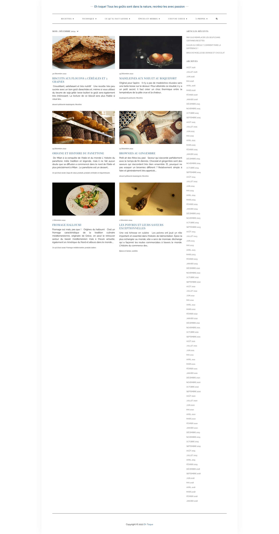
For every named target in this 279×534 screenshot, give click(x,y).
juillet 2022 (191, 291)
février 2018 (191, 496)
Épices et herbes (148, 19)
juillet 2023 (191, 236)
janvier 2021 (191, 373)
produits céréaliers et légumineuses (97, 173)
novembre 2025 (193, 109)
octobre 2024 (192, 168)
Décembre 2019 (193, 432)
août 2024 (190, 177)
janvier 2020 (192, 428)
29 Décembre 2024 (126, 74)
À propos (201, 19)
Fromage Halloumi (66, 225)
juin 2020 (190, 405)
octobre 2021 (192, 332)
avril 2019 (190, 460)
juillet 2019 (191, 455)
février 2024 (192, 204)
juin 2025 (190, 131)
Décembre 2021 (193, 323)
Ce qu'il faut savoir (59, 173)
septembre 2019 (193, 446)
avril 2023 (190, 250)
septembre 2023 (193, 227)
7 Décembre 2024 (58, 220)
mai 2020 (190, 410)
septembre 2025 (193, 118)
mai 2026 (190, 81)
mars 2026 (191, 90)
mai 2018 (190, 483)
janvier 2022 (192, 318)
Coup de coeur (177, 19)
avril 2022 (190, 305)
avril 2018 (190, 487)
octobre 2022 (192, 277)
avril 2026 (190, 86)
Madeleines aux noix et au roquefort (148, 78)
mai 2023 (190, 245)
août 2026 (190, 68)
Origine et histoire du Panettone (78, 153)
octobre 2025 (192, 113)
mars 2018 (190, 492)
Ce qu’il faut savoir (117, 19)
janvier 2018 (192, 501)
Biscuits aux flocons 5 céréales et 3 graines (79, 80)
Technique (88, 19)
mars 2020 (191, 419)
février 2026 (192, 95)
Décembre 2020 (193, 378)
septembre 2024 (193, 172)
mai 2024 (190, 191)
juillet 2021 (191, 346)
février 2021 (191, 369)
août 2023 (190, 232)
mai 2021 (190, 355)
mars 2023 (190, 255)
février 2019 (191, 464)
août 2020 (190, 396)
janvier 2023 (192, 264)
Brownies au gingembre (137, 153)
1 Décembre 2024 (125, 220)
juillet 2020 (191, 401)
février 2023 (191, 259)
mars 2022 (190, 309)
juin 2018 (190, 478)
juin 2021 (190, 350)
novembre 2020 (193, 382)
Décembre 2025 (193, 104)
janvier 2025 (192, 154)
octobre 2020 (192, 387)
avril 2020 (190, 414)
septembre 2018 (193, 474)
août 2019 (190, 451)
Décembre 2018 (193, 469)
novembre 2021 (193, 328)
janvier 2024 (192, 209)
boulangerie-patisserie (127, 98)
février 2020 (192, 423)
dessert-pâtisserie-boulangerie (63, 104)
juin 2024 (190, 186)
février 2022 (191, 314)
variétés (135, 251)
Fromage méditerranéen (75, 248)
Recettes (66, 19)
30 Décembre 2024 (59, 74)
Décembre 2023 (193, 213)
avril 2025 (190, 140)
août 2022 (190, 287)
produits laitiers (90, 248)
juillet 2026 (191, 72)
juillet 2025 (191, 127)
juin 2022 (190, 296)
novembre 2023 (193, 218)
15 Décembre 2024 (126, 149)
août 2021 (190, 341)
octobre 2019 (192, 442)
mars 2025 (191, 145)
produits (80, 173)
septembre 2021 (193, 337)
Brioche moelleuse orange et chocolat (205, 53)
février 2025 (192, 150)
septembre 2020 (193, 392)
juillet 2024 (191, 182)
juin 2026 (190, 77)
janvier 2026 (192, 99)
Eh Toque (148, 524)
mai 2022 (190, 300)
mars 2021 (190, 364)
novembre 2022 (193, 273)
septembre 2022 (193, 282)
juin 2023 (190, 241)
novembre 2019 (193, 437)
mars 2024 (191, 200)
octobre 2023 (192, 223)
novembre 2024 (193, 163)
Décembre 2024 (193, 159)
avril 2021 (190, 360)
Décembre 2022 (193, 268)
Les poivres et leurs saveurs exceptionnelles (141, 226)
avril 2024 (190, 195)
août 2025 (190, 122)
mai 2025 (190, 136)
